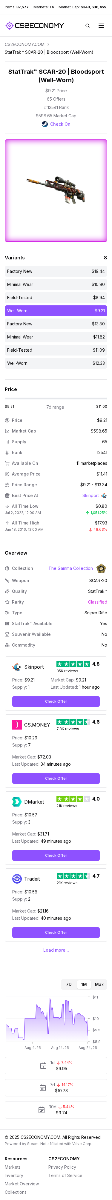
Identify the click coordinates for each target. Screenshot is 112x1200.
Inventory (14, 1175)
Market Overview (22, 1183)
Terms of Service (65, 1175)
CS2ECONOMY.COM (25, 44)
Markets (13, 1167)
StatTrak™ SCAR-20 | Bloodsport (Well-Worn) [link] (49, 52)
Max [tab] (99, 984)
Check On (60, 124)
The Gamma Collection (70, 568)
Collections (16, 1192)
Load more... (56, 950)
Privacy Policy (62, 1167)
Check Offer (56, 701)
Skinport (90, 495)
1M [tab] (84, 984)
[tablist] (84, 984)
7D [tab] (69, 984)
